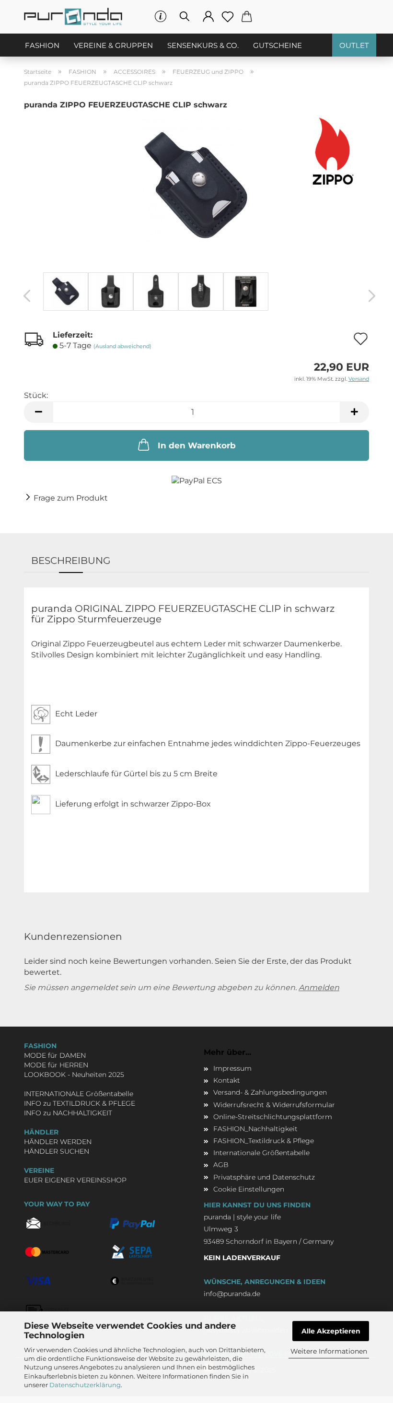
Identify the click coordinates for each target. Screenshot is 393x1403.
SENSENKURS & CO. (203, 45)
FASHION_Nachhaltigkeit (255, 1128)
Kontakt (226, 1080)
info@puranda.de (232, 1293)
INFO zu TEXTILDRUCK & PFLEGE (79, 1103)
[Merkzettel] (227, 17)
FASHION (42, 45)
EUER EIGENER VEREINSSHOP (75, 1180)
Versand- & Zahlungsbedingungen (270, 1092)
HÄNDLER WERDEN (58, 1141)
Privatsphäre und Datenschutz (264, 1177)
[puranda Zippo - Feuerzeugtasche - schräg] (197, 185)
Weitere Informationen (328, 1351)
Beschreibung (70, 560)
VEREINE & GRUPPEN (113, 45)
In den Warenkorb (197, 445)
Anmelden (319, 987)
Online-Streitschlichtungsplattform (272, 1116)
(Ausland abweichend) (122, 346)
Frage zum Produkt (71, 498)
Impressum (232, 1068)
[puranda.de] (76, 17)
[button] (208, 17)
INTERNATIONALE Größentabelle (78, 1093)
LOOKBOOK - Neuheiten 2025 (74, 1074)
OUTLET (354, 45)
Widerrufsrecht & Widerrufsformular (274, 1104)
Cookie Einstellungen (248, 1189)
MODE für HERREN (56, 1065)
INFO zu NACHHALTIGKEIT (68, 1113)
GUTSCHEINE (277, 45)
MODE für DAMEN (55, 1055)
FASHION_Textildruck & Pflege (263, 1140)
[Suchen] (184, 17)
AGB (221, 1164)
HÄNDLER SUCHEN (56, 1151)
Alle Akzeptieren (330, 1331)
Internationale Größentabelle (261, 1152)
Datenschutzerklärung (85, 1385)
